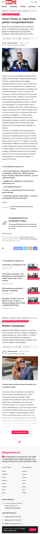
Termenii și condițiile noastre (26, 237)
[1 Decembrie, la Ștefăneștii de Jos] (33, 267)
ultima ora (24, 321)
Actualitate (7, 14)
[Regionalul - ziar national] (11, 2)
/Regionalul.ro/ (11, 452)
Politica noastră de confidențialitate (28, 238)
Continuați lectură (20, 432)
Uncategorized (33, 269)
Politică (16, 14)
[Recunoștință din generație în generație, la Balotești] (33, 290)
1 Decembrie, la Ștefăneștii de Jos (14, 265)
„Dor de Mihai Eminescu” (12, 187)
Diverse (15, 321)
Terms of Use (12, 530)
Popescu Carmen (12, 43)
